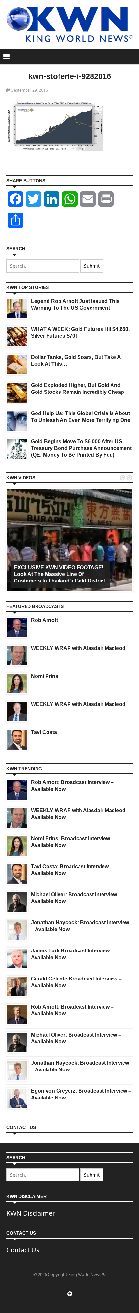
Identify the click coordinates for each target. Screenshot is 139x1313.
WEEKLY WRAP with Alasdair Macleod (78, 648)
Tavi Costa (44, 732)
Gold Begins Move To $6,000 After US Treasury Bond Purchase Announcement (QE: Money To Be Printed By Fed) (81, 448)
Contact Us (22, 1250)
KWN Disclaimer (30, 1213)
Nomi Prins (44, 676)
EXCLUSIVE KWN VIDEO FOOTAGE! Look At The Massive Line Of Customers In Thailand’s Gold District (59, 574)
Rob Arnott (44, 620)
